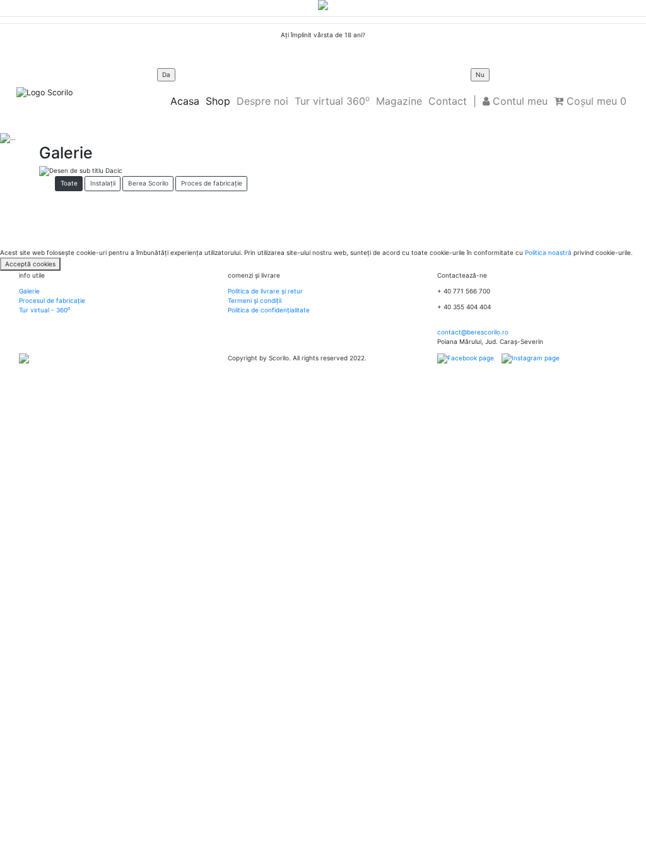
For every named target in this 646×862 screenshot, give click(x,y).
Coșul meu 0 (594, 101)
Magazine (399, 101)
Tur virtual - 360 (44, 310)
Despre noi (262, 101)
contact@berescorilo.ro (472, 332)
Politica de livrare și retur (265, 291)
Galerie (29, 291)
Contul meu (519, 101)
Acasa (184, 101)
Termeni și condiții (254, 300)
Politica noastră (548, 252)
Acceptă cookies (30, 264)
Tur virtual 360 (332, 100)
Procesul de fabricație (52, 300)
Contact (447, 101)
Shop (218, 101)
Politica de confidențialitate (269, 310)
